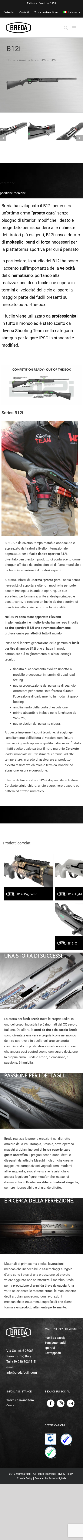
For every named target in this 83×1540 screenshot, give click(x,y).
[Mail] (70, 1403)
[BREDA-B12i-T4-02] (41, 131)
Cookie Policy (25, 1478)
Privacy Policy (65, 1473)
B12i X (72, 943)
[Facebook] (50, 1403)
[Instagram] (60, 1403)
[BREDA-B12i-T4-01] (13, 131)
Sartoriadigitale (57, 1478)
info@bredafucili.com (21, 1372)
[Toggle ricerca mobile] (66, 27)
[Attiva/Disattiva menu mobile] (74, 27)
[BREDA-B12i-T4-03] (69, 131)
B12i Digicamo (27, 894)
